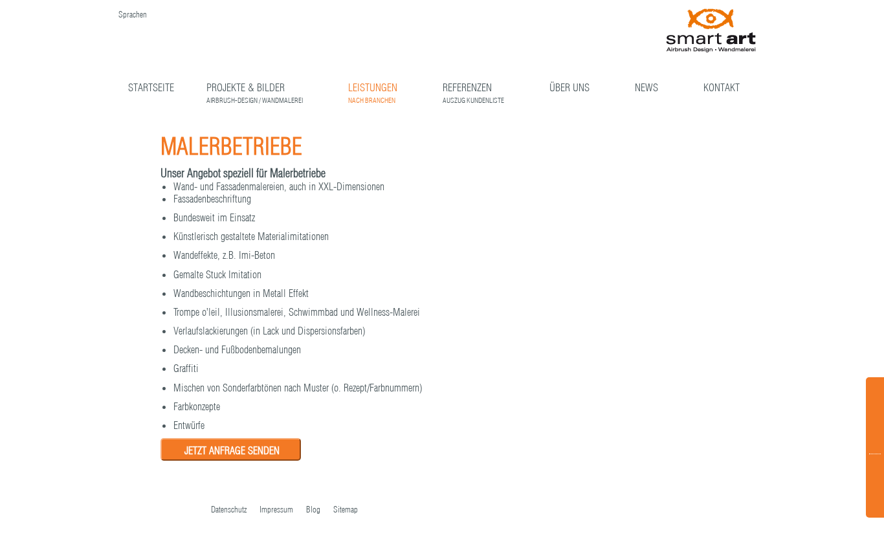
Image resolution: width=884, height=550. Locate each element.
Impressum (276, 509)
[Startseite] (711, 31)
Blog (313, 509)
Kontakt (721, 87)
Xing (191, 510)
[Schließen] (710, 143)
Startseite (151, 87)
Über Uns (569, 87)
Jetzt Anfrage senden (232, 450)
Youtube (165, 510)
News (646, 87)
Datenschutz (229, 509)
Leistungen (372, 89)
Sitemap (345, 509)
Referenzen (473, 89)
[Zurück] (672, 143)
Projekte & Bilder (254, 89)
